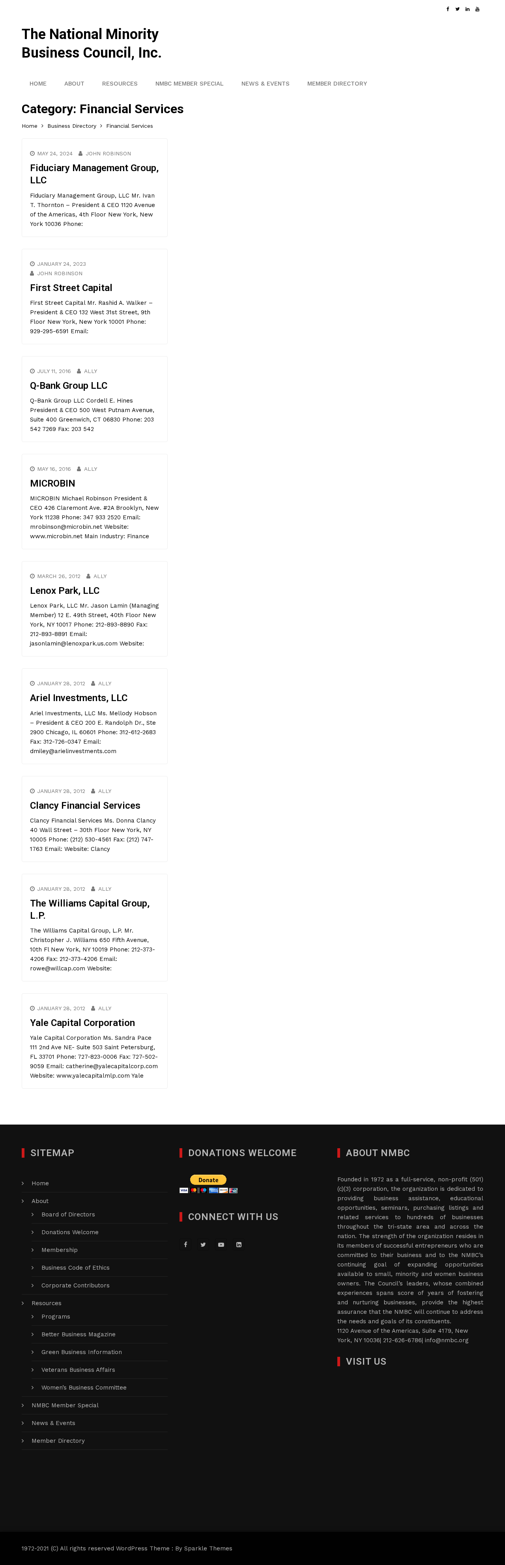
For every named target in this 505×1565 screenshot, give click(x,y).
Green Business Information (81, 1352)
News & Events (265, 83)
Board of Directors (68, 1214)
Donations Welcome (70, 1232)
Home (38, 83)
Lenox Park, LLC (64, 590)
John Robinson (108, 153)
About (74, 83)
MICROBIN (52, 483)
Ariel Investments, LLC (78, 697)
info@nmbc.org (447, 1340)
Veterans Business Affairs (78, 1369)
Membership (59, 1249)
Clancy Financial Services (85, 805)
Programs (55, 1316)
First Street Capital (71, 287)
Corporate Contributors (75, 1285)
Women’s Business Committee (84, 1387)
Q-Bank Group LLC (68, 385)
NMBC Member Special (189, 83)
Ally (90, 371)
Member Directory (337, 83)
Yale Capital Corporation (82, 1022)
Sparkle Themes (208, 1548)
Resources (120, 83)
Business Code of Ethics (75, 1267)
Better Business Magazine (78, 1334)
